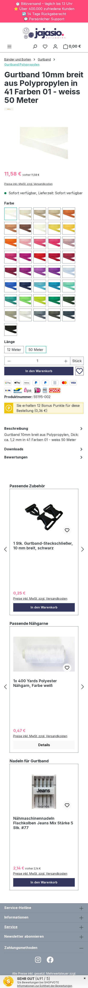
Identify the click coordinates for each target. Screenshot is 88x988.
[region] (44, 143)
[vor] (82, 549)
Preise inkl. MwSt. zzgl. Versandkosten (28, 184)
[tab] (44, 434)
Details (44, 745)
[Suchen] (35, 46)
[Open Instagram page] (38, 961)
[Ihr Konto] (55, 46)
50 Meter (36, 349)
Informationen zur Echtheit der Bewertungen (44, 985)
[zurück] (5, 549)
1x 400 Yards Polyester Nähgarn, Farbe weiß (35, 683)
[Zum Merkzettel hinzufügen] (79, 371)
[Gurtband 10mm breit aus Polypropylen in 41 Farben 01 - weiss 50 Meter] (44, 143)
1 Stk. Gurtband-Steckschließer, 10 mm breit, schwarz (43, 545)
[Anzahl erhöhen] (66, 361)
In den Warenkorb (38, 371)
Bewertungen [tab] (16, 457)
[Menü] (9, 46)
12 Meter (14, 349)
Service (11, 927)
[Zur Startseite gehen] (44, 33)
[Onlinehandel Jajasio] (44, 109)
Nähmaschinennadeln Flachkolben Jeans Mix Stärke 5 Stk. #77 (43, 823)
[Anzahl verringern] (8, 361)
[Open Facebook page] (50, 961)
